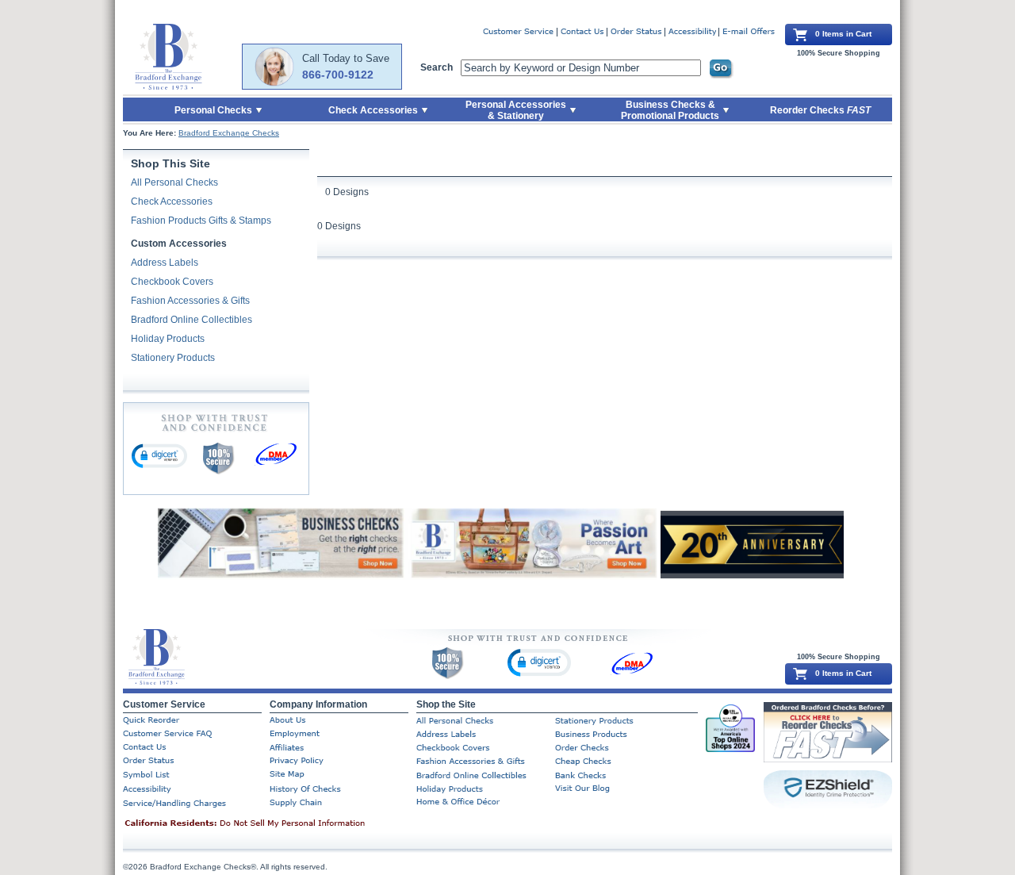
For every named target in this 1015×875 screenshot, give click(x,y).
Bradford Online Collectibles (191, 319)
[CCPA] (269, 824)
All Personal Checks (174, 182)
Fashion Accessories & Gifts (190, 300)
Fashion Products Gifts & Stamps (201, 220)
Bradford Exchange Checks (228, 133)
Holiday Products (168, 338)
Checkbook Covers (172, 281)
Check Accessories (172, 201)
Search (436, 67)
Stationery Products (173, 357)
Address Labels (164, 262)
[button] (159, 455)
